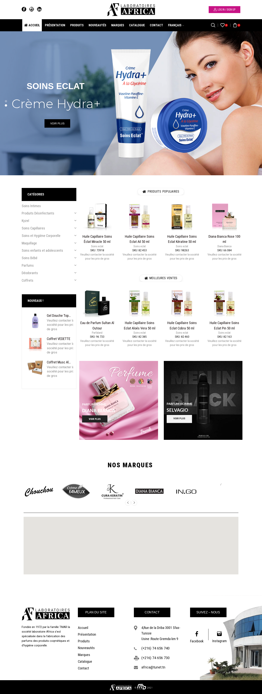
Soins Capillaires (33, 228)
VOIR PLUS (57, 123)
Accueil (34, 25)
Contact (156, 25)
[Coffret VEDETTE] (35, 344)
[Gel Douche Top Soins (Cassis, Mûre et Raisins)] (35, 320)
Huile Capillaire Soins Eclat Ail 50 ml (139, 239)
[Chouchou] (28, 491)
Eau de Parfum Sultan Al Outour (97, 325)
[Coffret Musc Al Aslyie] (35, 367)
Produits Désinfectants (38, 213)
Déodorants (30, 273)
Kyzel (25, 221)
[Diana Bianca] (138, 491)
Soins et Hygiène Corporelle (41, 236)
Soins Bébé (29, 258)
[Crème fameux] (65, 491)
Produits (77, 25)
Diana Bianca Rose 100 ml (224, 239)
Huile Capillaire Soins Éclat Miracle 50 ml (97, 239)
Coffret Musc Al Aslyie (59, 362)
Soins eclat (97, 246)
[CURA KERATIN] (101, 492)
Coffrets (27, 280)
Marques (117, 25)
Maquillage (29, 243)
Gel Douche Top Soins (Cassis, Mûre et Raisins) (59, 315)
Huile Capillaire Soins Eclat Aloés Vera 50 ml (139, 325)
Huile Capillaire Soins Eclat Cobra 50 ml (182, 325)
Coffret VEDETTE (58, 339)
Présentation (55, 25)
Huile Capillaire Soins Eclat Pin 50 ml (224, 325)
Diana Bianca (225, 246)
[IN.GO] (175, 492)
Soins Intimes (31, 206)
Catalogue (137, 25)
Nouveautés (97, 25)
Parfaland (97, 332)
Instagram (219, 641)
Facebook (197, 641)
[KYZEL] (212, 492)
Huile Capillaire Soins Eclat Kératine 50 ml (182, 239)
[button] (70, 296)
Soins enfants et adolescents (42, 251)
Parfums (28, 265)
